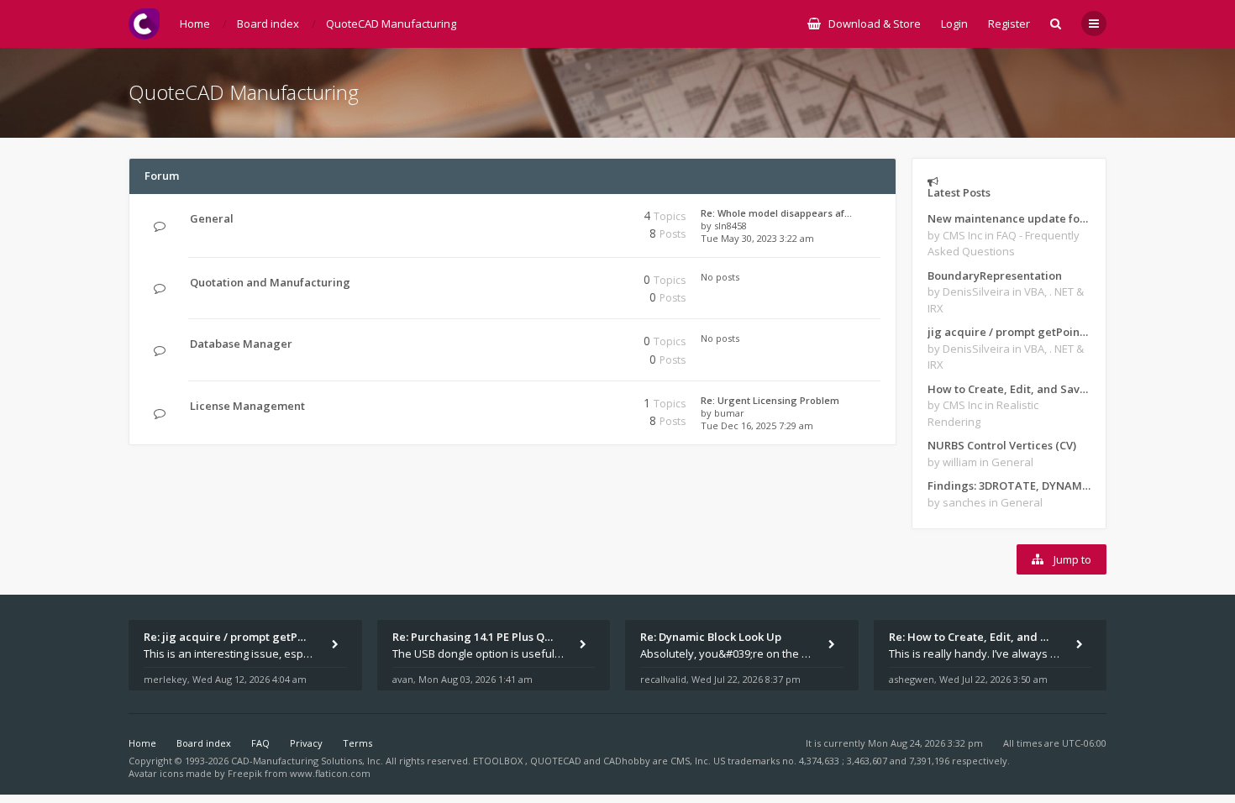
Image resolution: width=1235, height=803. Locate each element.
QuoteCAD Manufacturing (244, 92)
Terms (357, 743)
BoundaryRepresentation (995, 275)
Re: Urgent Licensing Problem (770, 400)
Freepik (245, 773)
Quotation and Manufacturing (270, 282)
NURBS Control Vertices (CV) (1002, 445)
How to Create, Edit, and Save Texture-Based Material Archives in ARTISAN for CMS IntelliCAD (1009, 388)
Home (142, 743)
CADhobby (626, 760)
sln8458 (730, 225)
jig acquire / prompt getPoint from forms (1009, 331)
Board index (203, 743)
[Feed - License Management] (565, 406)
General (212, 218)
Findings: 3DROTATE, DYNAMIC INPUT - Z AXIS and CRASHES (1009, 485)
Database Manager (241, 343)
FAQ (260, 743)
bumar (729, 413)
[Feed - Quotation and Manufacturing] (565, 283)
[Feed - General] (565, 219)
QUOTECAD (557, 760)
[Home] (144, 23)
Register (1009, 23)
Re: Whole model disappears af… (776, 213)
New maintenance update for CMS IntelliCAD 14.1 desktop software (1009, 218)
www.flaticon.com (330, 773)
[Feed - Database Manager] (565, 344)
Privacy (306, 743)
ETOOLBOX (499, 760)
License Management (247, 405)
